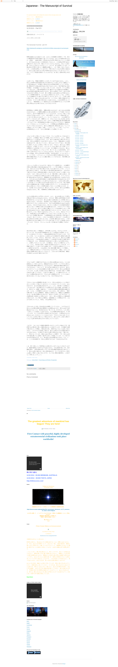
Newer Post (29, 408)
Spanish (28, 642)
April (76, 170)
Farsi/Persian (29, 625)
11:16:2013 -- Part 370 (79, 141)
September (77, 162)
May (76, 168)
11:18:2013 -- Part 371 (79, 140)
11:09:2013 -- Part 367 (79, 150)
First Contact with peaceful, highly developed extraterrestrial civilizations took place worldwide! (48, 436)
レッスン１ (38, 18)
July (76, 165)
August (76, 163)
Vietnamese (29, 646)
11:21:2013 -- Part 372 (79, 138)
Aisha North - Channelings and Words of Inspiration (44, 360)
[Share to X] (42, 368)
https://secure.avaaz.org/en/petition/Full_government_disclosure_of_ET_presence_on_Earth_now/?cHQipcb (48, 510)
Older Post (68, 408)
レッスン (37, 22)
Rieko (76, 242)
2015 (75, 125)
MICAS (76, 240)
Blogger (64, 663)
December (77, 129)
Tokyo (75, 37)
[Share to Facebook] (43, 368)
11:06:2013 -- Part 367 (79, 153)
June (76, 166)
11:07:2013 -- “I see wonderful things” (82, 151)
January (76, 174)
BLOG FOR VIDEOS (82, 67)
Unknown (77, 244)
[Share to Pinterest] (44, 368)
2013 (75, 128)
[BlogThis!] (40, 368)
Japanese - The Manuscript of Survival (49, 5)
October (76, 160)
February (77, 173)
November (77, 131)
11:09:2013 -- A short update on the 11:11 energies (81, 148)
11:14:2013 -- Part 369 (79, 143)
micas (76, 246)
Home (49, 408)
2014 (75, 126)
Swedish (28, 644)
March (76, 171)
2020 (75, 123)
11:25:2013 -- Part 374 (79, 135)
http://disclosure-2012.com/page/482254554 (48, 535)
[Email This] (39, 368)
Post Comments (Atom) (36, 410)
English (28, 623)
